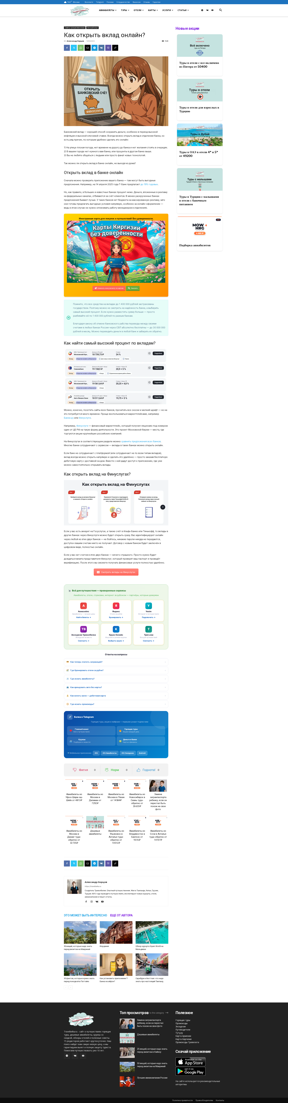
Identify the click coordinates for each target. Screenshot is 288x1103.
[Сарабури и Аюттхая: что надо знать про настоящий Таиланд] (152, 964)
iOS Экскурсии (128, 753)
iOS (96, 753)
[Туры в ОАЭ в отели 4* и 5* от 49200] (200, 135)
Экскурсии (181, 1026)
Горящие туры (183, 1020)
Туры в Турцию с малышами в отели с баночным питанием (199, 200)
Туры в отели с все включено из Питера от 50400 (199, 64)
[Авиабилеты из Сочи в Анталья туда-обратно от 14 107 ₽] (158, 822)
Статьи (182, 10)
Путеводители (183, 1029)
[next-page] (70, 987)
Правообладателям (204, 1100)
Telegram (100, 2)
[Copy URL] (115, 48)
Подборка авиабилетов (195, 245)
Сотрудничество (123, 2)
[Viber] (108, 48)
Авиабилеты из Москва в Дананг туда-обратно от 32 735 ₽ (74, 837)
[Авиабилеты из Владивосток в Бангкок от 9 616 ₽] (137, 822)
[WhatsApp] (81, 48)
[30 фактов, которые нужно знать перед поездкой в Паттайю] (80, 964)
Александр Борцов (75, 41)
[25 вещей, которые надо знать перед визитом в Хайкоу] (127, 1052)
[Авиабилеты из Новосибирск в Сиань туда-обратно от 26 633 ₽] (137, 786)
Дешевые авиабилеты (148, 1034)
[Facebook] (67, 48)
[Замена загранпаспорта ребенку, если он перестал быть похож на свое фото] (158, 786)
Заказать (134, 288)
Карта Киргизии (184, 1039)
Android (142, 753)
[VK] (101, 48)
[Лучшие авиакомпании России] (127, 1081)
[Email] (88, 48)
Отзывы (146, 2)
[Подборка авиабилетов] (200, 228)
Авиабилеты (106, 10)
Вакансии (137, 2)
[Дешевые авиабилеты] (95, 822)
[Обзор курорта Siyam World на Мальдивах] (152, 932)
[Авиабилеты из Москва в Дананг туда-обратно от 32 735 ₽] (74, 822)
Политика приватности (182, 1100)
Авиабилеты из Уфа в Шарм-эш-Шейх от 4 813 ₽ (74, 797)
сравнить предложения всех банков (141, 441)
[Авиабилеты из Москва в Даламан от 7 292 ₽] (95, 786)
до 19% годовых (149, 184)
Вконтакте (89, 2)
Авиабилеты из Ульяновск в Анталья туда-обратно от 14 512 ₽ (116, 837)
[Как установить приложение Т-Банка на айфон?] (116, 964)
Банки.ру (69, 417)
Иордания (104, 946)
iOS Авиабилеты (110, 753)
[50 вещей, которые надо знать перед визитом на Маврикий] (80, 932)
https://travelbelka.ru (93, 886)
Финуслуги (85, 417)
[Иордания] (116, 932)
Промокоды (182, 1023)
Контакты (220, 1100)
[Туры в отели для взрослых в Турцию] (200, 90)
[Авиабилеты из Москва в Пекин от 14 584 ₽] (116, 786)
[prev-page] (66, 987)
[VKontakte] (207, 10)
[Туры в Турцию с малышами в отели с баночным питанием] (200, 179)
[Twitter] (74, 48)
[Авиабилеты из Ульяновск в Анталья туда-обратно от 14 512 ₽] (116, 822)
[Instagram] (92, 902)
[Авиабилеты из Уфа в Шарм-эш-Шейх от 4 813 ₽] (74, 786)
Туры (124, 10)
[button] (220, 10)
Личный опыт (92, 28)
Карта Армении (183, 1035)
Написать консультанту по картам (110, 288)
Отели (137, 10)
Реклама (110, 2)
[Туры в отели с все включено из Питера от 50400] (200, 45)
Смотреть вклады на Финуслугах (118, 572)
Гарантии (156, 2)
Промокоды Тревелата (187, 1042)
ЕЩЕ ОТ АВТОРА (121, 915)
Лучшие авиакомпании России (152, 1078)
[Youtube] (212, 10)
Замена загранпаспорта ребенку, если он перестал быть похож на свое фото (150, 1023)
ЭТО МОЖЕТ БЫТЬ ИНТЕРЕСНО (85, 915)
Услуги (166, 10)
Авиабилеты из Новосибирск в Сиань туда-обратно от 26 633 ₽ (137, 800)
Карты (152, 10)
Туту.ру (179, 1032)
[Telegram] (202, 10)
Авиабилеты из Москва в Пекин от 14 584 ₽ (116, 797)
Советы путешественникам (75, 28)
